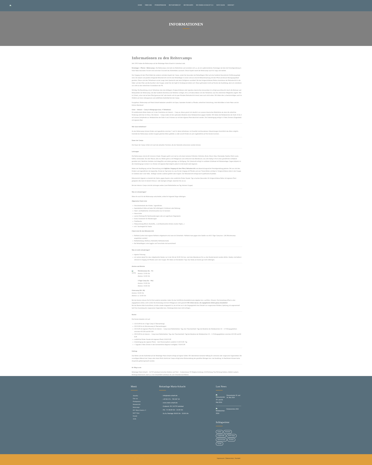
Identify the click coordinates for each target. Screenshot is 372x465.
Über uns (135, 398)
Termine (231, 439)
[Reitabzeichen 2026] (221, 413)
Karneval (227, 431)
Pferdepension (137, 401)
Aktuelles (135, 395)
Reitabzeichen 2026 (232, 409)
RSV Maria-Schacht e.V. (139, 410)
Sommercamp (221, 439)
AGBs (134, 419)
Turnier (219, 443)
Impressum (220, 458)
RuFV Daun (136, 413)
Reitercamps (136, 407)
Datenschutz (230, 458)
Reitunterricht (136, 404)
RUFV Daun (231, 435)
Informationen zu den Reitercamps (162, 58)
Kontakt (135, 416)
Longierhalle (220, 435)
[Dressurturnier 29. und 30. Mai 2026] (221, 399)
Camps (219, 431)
